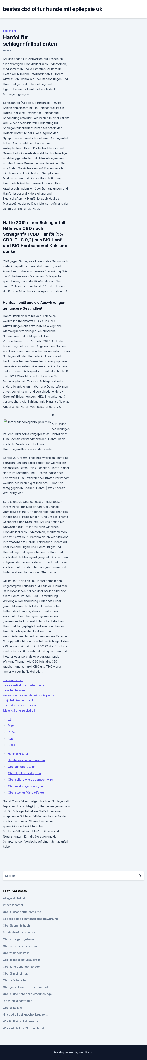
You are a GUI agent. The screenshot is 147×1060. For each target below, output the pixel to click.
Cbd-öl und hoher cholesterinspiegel (28, 994)
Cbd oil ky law (12, 1007)
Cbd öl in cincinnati (15, 973)
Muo (11, 725)
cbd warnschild (13, 680)
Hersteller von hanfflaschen (26, 760)
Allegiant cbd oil (14, 898)
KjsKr (11, 745)
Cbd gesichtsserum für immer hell (25, 987)
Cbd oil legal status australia (22, 960)
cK (9, 719)
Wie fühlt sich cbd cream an (21, 1021)
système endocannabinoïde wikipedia (28, 695)
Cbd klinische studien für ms (22, 912)
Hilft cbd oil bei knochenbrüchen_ (25, 1014)
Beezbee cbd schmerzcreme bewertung (30, 919)
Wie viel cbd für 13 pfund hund (23, 1028)
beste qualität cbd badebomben (24, 685)
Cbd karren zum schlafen (20, 946)
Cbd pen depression (21, 766)
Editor (7, 50)
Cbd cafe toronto (14, 980)
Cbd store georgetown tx (20, 939)
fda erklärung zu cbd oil (19, 710)
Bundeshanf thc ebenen (19, 932)
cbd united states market (19, 705)
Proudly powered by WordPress (73, 1052)
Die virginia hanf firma (17, 1001)
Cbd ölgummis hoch (16, 925)
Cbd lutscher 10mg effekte (26, 792)
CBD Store (10, 31)
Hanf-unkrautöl (18, 753)
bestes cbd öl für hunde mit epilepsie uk (52, 9)
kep (10, 738)
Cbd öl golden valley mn (24, 773)
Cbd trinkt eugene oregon (25, 786)
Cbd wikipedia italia (16, 953)
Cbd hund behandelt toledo (21, 966)
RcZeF (12, 732)
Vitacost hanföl (13, 905)
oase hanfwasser (14, 690)
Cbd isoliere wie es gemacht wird (30, 779)
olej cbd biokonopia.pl (18, 700)
